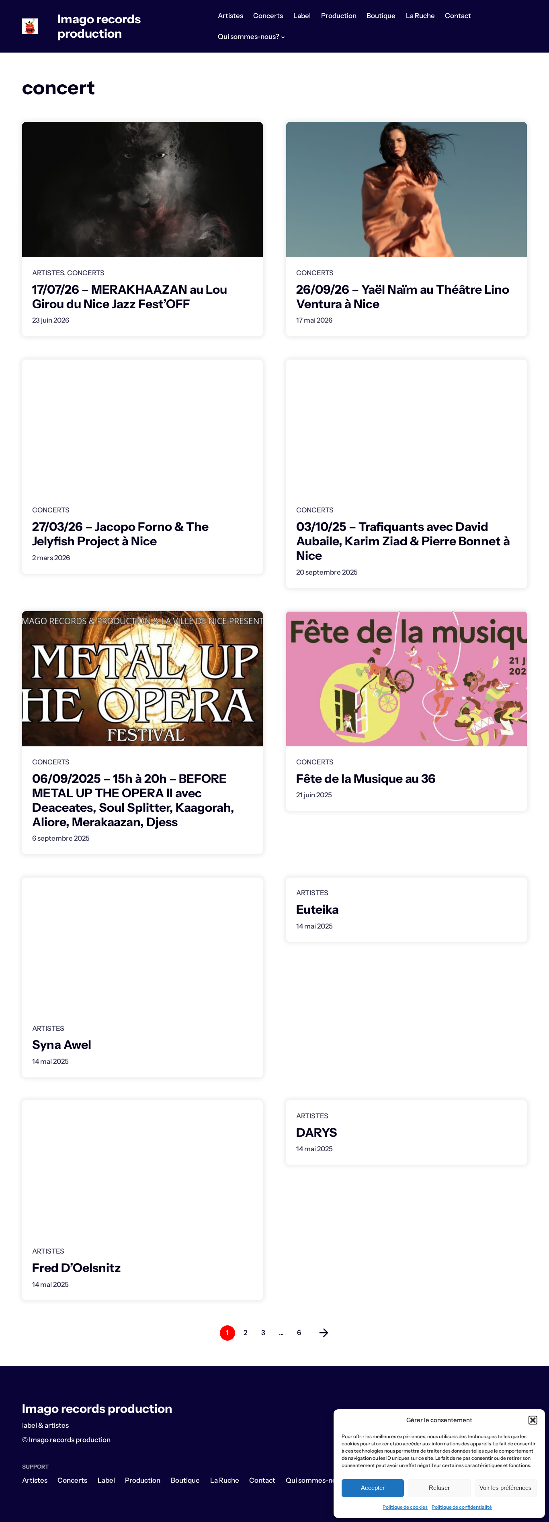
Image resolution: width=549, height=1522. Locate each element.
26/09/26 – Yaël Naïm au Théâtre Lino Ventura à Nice (402, 296)
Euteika (317, 909)
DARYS (316, 1133)
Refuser (439, 1487)
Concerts (85, 273)
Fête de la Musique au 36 (366, 779)
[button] (533, 1420)
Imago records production (99, 26)
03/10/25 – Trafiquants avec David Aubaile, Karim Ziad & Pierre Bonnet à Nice (403, 541)
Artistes (48, 273)
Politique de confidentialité (462, 1507)
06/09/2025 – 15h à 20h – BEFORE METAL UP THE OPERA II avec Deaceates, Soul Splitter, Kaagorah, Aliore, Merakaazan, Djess (133, 800)
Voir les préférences (505, 1487)
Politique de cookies (405, 1507)
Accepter (373, 1487)
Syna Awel (61, 1045)
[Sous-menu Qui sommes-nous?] (283, 37)
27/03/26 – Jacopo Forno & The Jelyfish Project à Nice (120, 534)
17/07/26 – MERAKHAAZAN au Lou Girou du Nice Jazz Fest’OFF (129, 296)
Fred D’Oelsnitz (76, 1268)
